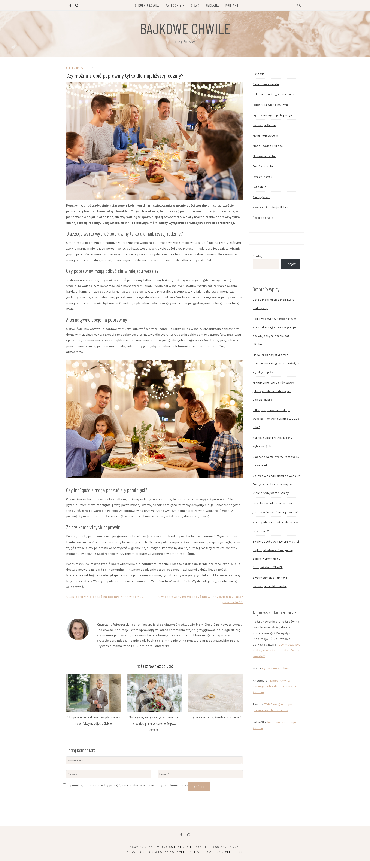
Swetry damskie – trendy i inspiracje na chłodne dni (270, 582)
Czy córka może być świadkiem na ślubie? (215, 717)
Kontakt (232, 5)
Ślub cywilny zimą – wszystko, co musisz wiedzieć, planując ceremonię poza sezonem (154, 723)
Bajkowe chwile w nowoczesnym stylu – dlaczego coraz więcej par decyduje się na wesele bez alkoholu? (275, 331)
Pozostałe (259, 187)
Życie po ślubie (263, 217)
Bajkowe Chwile (185, 28)
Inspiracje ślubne (264, 125)
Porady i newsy (262, 176)
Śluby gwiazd (261, 197)
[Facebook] (181, 835)
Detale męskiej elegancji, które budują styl (273, 304)
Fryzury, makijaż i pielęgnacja (272, 115)
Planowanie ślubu (264, 156)
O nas (195, 5)
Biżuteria (258, 74)
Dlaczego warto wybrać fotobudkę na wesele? (276, 461)
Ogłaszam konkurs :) (277, 668)
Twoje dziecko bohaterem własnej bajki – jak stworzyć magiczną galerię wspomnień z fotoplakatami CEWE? (276, 554)
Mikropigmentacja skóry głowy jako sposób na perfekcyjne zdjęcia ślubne (273, 391)
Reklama (212, 5)
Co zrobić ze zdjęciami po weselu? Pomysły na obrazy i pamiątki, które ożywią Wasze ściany (276, 484)
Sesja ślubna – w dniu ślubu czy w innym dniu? (275, 527)
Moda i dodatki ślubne (268, 145)
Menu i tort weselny (266, 135)
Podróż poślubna (264, 166)
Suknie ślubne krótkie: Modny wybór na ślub (272, 442)
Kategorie (174, 5)
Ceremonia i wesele (78, 68)
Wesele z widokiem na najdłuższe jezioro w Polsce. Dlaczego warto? (275, 508)
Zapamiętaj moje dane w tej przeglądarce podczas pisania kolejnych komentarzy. (127, 785)
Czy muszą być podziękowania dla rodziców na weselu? (276, 650)
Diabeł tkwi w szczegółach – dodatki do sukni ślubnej (276, 686)
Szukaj (258, 256)
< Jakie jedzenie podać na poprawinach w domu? (105, 597)
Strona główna (146, 5)
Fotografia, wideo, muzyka (270, 104)
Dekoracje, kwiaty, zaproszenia (273, 94)
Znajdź (291, 264)
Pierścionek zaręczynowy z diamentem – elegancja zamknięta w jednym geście (276, 363)
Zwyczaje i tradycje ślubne (270, 207)
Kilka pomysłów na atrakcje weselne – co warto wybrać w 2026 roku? (276, 419)
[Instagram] (188, 835)
